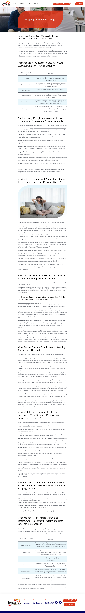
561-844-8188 (79, 3)
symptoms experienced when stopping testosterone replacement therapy (43, 422)
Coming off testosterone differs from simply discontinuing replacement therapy (35, 50)
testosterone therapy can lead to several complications (40, 125)
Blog (29, 3)
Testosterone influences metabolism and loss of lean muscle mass (37, 163)
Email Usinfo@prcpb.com (27, 603)
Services (21, 3)
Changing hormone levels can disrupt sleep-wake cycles (48, 575)
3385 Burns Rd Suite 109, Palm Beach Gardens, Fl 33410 (49, 603)
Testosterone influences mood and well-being (42, 434)
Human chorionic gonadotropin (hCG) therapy (28, 303)
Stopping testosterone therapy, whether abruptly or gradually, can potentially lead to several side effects (41, 354)
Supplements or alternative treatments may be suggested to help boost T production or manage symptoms (41, 258)
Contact (35, 3)
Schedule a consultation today (24, 587)
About (14, 3)
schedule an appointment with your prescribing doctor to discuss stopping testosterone (39, 227)
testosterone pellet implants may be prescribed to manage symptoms (50, 95)
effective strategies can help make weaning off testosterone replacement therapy (39, 282)
